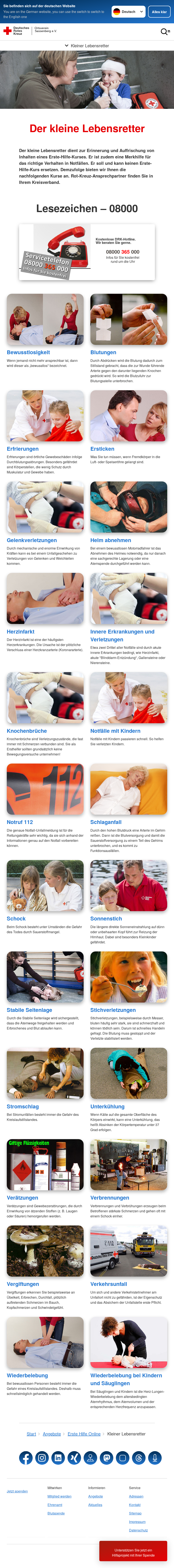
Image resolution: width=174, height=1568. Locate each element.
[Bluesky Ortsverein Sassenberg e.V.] (122, 1458)
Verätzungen (22, 1197)
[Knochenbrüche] (45, 697)
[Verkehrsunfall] (128, 1251)
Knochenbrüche (27, 730)
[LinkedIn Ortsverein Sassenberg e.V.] (58, 1458)
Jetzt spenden (17, 1491)
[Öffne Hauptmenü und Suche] (165, 32)
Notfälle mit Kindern (115, 730)
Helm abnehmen (110, 540)
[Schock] (45, 885)
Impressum (137, 1521)
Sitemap (135, 1513)
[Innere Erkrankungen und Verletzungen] (128, 598)
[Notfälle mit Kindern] (128, 697)
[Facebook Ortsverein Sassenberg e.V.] (26, 1458)
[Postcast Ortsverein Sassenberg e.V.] (155, 1458)
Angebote (95, 1496)
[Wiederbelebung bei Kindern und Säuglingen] (128, 1342)
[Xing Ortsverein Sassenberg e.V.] (74, 1458)
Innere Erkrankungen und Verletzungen (122, 635)
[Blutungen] (128, 319)
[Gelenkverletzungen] (45, 507)
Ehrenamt (55, 1504)
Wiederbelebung (27, 1375)
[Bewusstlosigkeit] (45, 319)
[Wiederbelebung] (45, 1342)
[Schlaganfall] (128, 789)
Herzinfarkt (20, 631)
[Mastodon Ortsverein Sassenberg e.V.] (106, 1458)
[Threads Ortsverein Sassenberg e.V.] (139, 1458)
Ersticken (102, 448)
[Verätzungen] (45, 1164)
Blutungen (103, 352)
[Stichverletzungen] (128, 977)
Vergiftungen (23, 1284)
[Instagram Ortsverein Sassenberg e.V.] (42, 1458)
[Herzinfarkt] (45, 598)
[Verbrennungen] (128, 1164)
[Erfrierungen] (45, 415)
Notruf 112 (20, 822)
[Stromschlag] (45, 1073)
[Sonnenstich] (128, 885)
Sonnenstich (106, 918)
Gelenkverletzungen (32, 540)
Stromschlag (23, 1106)
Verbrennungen (109, 1197)
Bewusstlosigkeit (28, 352)
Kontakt (134, 1504)
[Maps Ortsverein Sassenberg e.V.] (90, 1458)
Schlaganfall (106, 822)
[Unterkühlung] (128, 1073)
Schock (16, 918)
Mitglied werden (60, 1496)
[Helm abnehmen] (128, 507)
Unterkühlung (107, 1106)
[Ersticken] (128, 415)
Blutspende (56, 1513)
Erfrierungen (23, 448)
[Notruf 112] (45, 789)
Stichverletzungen (113, 1010)
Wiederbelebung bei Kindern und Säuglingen (126, 1379)
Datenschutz (138, 1530)
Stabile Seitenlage (29, 1010)
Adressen (136, 1496)
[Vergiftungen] (45, 1251)
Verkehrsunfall (108, 1284)
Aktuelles (95, 1504)
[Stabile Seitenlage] (45, 977)
